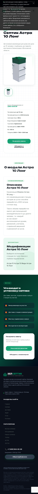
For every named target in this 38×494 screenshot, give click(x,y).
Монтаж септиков (10, 428)
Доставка (8, 410)
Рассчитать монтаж (19, 348)
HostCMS (7, 490)
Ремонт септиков (10, 434)
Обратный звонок (20, 457)
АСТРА (7, 440)
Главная (7, 404)
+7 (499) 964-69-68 (15, 449)
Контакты (7, 418)
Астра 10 (10, 263)
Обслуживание (9, 431)
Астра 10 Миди (20, 263)
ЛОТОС (7, 443)
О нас (6, 415)
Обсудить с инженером (19, 146)
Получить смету (19, 141)
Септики (7, 407)
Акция (6, 413)
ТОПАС (7, 437)
